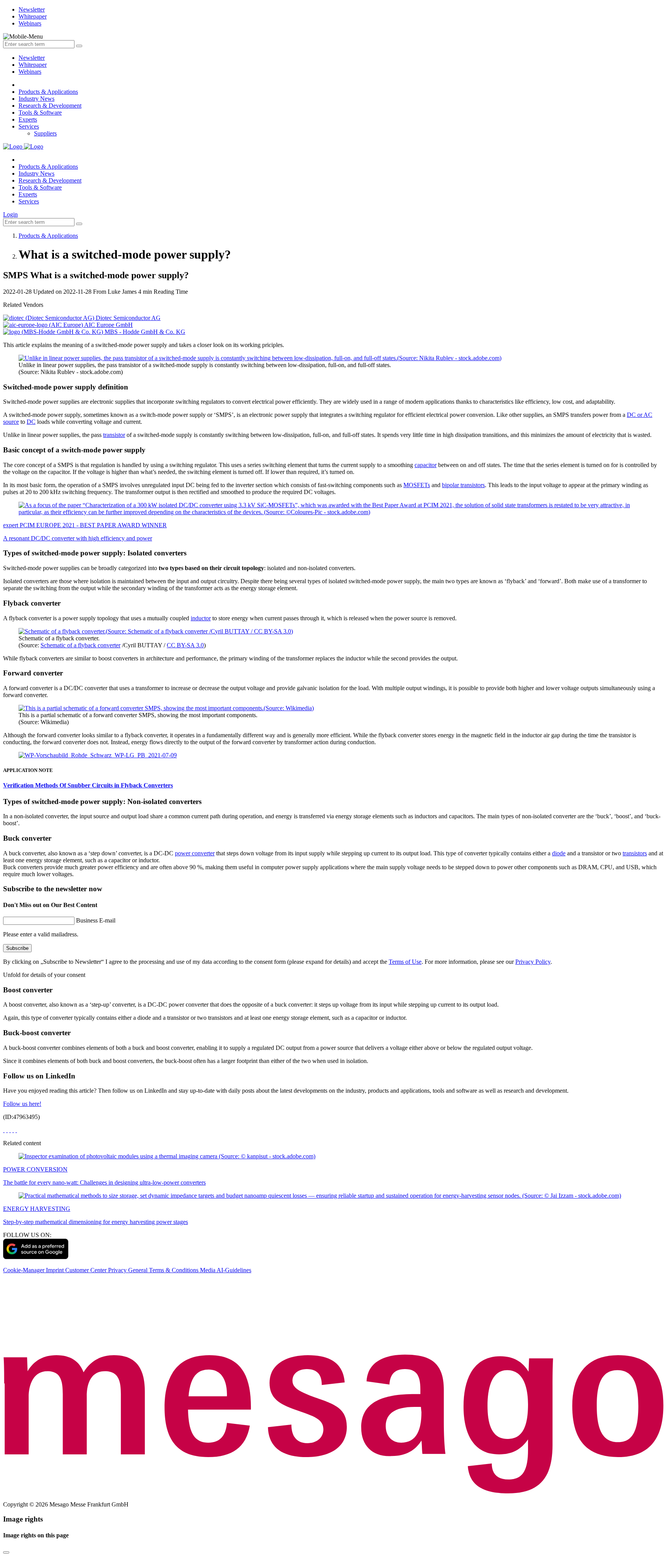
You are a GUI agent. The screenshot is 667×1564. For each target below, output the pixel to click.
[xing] (10, 1130)
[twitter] (7, 1130)
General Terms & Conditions (164, 1270)
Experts (28, 119)
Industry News (36, 98)
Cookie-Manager (24, 1270)
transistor (114, 435)
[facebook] (4, 1130)
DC (31, 421)
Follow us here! (22, 1103)
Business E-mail (95, 920)
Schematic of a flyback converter (80, 645)
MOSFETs (416, 485)
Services (29, 126)
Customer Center (86, 1270)
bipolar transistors (463, 485)
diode (558, 853)
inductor (201, 618)
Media (208, 1270)
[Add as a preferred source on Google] (35, 1257)
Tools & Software (40, 112)
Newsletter (32, 57)
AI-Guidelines (234, 1270)
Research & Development (50, 105)
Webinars (30, 71)
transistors (635, 853)
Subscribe (17, 948)
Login (10, 214)
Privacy (118, 1270)
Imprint (55, 1270)
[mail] (16, 1130)
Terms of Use (405, 961)
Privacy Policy (532, 961)
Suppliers (45, 133)
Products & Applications (48, 91)
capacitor (426, 465)
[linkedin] (13, 1130)
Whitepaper (33, 64)
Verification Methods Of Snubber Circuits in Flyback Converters (88, 785)
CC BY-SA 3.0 (185, 645)
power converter (195, 853)
